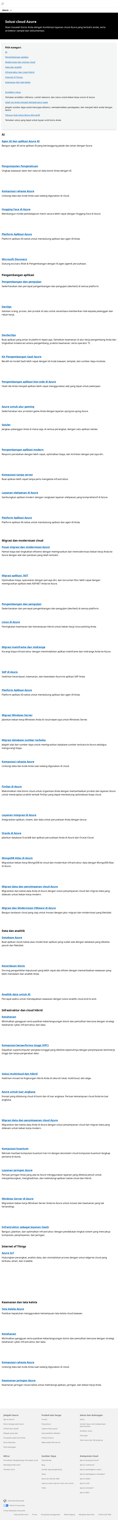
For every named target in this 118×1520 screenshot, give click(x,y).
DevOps (7, 306)
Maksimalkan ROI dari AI (51, 1442)
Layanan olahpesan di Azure (20, 492)
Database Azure (12, 937)
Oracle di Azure (11, 833)
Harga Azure (46, 1424)
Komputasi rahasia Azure (18, 191)
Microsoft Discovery (14, 259)
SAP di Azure (10, 672)
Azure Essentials (9, 1442)
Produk (44, 1419)
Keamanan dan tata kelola (17, 82)
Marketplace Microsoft (11, 1465)
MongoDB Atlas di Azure (17, 858)
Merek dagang (69, 1514)
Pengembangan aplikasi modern (23, 449)
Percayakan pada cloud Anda (14, 1438)
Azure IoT (8, 1253)
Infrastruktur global (11, 1428)
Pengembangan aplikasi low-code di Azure (29, 381)
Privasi (34, 1514)
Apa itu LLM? (85, 1483)
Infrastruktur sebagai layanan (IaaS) (25, 1227)
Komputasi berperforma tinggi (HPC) (25, 1045)
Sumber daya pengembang (52, 1469)
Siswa (44, 1474)
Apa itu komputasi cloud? (89, 1460)
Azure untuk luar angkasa (18, 1091)
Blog (43, 1465)
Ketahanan (9, 1016)
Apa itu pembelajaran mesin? (91, 1469)
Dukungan (84, 1435)
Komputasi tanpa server (17, 474)
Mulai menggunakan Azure (13, 1424)
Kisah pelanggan (9, 1447)
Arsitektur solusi (13, 92)
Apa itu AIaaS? (85, 1479)
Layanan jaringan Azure (17, 1170)
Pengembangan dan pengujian (21, 281)
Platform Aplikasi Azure (17, 234)
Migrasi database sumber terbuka (24, 740)
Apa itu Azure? (8, 1419)
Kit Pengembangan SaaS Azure (21, 356)
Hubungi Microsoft (21, 1514)
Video (44, 1488)
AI (6, 52)
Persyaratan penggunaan (50, 1514)
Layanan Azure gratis (49, 1428)
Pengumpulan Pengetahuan (20, 166)
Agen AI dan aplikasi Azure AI (21, 141)
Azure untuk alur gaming (18, 406)
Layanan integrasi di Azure (19, 815)
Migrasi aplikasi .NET (15, 575)
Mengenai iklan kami (86, 1514)
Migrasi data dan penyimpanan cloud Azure (30, 886)
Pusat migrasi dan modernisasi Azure (26, 547)
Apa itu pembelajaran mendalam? (92, 1474)
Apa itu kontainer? (87, 1488)
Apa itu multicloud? (87, 1465)
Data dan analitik (13, 67)
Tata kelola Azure (13, 1309)
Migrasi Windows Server (17, 715)
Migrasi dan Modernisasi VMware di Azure (29, 908)
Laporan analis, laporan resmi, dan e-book (58, 1483)
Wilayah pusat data (10, 1433)
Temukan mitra (9, 1469)
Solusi (82, 1419)
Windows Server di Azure (18, 1198)
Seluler (6, 424)
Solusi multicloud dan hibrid (20, 1073)
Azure (5, 10)
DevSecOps (9, 335)
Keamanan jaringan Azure (19, 1380)
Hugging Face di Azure (16, 209)
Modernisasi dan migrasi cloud (20, 62)
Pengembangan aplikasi (16, 57)
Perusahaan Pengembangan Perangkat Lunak (20, 1460)
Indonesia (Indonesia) (16, 1501)
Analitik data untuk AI (16, 994)
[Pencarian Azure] (2, 3)
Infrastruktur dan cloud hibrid (19, 72)
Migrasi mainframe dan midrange (23, 647)
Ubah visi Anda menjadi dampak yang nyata (26, 102)
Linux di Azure (11, 622)
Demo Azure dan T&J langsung (91, 1440)
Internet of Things (14, 77)
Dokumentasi (47, 1460)
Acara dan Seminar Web (50, 1479)
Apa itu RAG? (85, 1492)
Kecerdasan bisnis (13, 966)
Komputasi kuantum (15, 1148)
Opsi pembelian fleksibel (51, 1433)
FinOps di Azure (12, 786)
